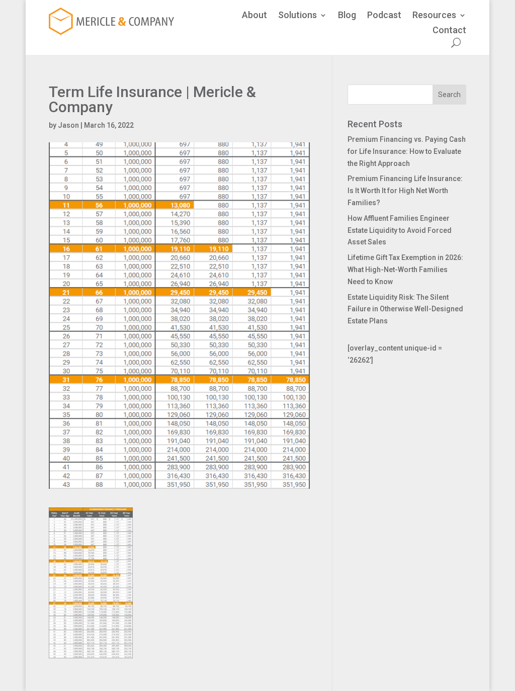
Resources (434, 16)
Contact (449, 31)
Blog (347, 16)
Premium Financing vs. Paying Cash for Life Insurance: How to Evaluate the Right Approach (407, 151)
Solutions (297, 16)
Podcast (384, 16)
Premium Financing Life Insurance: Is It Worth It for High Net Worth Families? (405, 191)
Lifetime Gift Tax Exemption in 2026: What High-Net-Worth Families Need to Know (405, 269)
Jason (68, 125)
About (254, 16)
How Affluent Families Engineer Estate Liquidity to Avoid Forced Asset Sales (400, 230)
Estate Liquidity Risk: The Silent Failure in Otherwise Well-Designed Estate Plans (405, 309)
